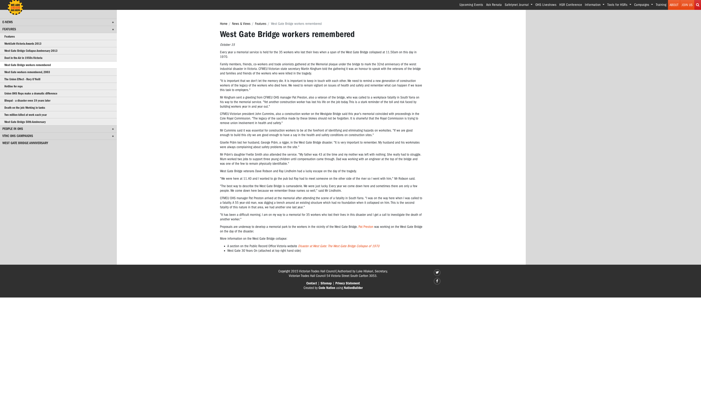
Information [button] (593, 5)
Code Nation (327, 288)
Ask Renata (494, 5)
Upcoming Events (471, 5)
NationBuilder (353, 288)
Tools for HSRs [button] (618, 5)
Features (260, 24)
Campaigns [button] (642, 5)
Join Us (687, 5)
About (674, 5)
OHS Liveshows (546, 5)
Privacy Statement (347, 283)
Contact (311, 283)
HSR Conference (570, 5)
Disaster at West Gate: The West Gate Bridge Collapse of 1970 (338, 246)
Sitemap (326, 283)
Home (223, 24)
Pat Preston (366, 227)
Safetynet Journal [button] (517, 5)
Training (661, 5)
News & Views (241, 24)
